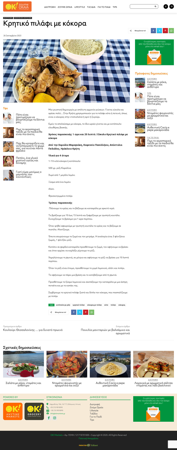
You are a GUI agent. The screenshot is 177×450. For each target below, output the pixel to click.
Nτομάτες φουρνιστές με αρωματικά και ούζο (160, 115)
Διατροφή (8, 18)
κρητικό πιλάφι (79, 305)
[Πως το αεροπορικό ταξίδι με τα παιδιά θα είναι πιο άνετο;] (8, 132)
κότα (106, 305)
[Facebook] (166, 6)
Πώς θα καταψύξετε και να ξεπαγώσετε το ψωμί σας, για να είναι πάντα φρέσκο (30, 147)
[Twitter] (159, 30)
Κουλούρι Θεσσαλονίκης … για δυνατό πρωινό (33, 330)
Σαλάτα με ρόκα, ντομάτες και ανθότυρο (157, 84)
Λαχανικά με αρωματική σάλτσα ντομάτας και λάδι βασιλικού (153, 384)
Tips (149, 93)
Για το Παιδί (153, 137)
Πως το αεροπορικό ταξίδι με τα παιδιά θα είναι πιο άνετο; (29, 131)
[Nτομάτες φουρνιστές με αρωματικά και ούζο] (140, 114)
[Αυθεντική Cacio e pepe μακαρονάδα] (140, 128)
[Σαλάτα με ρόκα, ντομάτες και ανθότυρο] (140, 83)
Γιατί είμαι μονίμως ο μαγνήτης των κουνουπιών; (28, 174)
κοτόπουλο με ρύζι (63, 305)
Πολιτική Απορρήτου (88, 438)
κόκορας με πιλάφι (94, 305)
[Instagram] (171, 6)
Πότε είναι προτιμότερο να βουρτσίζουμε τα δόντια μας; (30, 118)
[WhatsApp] (171, 30)
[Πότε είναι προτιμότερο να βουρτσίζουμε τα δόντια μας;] (8, 118)
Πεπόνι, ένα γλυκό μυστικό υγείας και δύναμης (27, 160)
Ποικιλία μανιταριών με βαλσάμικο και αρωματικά (105, 331)
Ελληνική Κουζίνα (22, 18)
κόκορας (121, 305)
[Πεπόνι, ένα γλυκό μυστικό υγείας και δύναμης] (8, 161)
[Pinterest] (165, 30)
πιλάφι (113, 305)
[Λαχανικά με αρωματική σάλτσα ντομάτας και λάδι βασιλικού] (153, 364)
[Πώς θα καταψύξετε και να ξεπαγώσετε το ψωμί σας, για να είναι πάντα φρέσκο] (8, 146)
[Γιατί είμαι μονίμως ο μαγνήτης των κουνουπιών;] (8, 175)
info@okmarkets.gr (57, 413)
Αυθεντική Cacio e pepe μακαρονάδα (158, 129)
